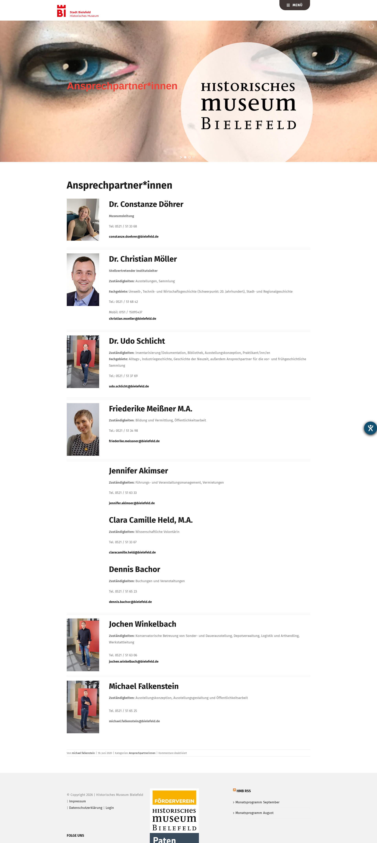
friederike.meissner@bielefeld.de (134, 441)
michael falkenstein (83, 753)
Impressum (77, 801)
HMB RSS (244, 791)
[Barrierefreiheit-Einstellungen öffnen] (370, 428)
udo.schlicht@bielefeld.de (129, 386)
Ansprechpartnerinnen (142, 753)
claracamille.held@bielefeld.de (132, 552)
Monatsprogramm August (254, 813)
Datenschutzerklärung (85, 808)
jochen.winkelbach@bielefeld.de (133, 661)
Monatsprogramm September (257, 802)
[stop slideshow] (193, 157)
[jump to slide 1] (185, 157)
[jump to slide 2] (189, 157)
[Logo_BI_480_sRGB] (78, 7)
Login (110, 808)
